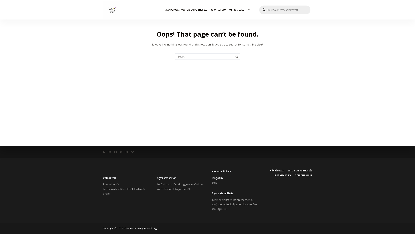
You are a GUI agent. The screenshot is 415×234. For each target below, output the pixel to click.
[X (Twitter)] (110, 152)
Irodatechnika (218, 9)
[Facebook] (104, 152)
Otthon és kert (237, 9)
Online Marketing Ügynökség (141, 228)
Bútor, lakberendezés (195, 9)
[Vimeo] (132, 152)
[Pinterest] (121, 152)
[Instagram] (115, 152)
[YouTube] (127, 152)
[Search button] (236, 56)
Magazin (217, 178)
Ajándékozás (173, 9)
